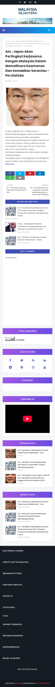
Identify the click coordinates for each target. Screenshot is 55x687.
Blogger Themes (43, 683)
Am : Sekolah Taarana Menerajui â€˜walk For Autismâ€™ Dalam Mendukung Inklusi (32, 465)
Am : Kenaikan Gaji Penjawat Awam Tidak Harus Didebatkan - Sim (33, 451)
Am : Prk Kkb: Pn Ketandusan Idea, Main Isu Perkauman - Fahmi (32, 238)
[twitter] (25, 2)
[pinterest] (35, 2)
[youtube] (45, 367)
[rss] (33, 360)
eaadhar (18, 683)
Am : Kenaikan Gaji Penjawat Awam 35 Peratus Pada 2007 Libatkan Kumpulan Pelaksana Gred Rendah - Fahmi (33, 212)
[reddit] (10, 367)
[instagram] (30, 2)
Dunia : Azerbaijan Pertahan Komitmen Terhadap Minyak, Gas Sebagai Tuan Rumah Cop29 (32, 226)
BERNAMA (9, 164)
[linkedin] (45, 360)
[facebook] (19, 2)
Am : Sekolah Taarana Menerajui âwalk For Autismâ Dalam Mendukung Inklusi (32, 516)
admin (9, 81)
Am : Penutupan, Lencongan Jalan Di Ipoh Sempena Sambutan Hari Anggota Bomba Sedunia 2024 (33, 478)
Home (7, 41)
